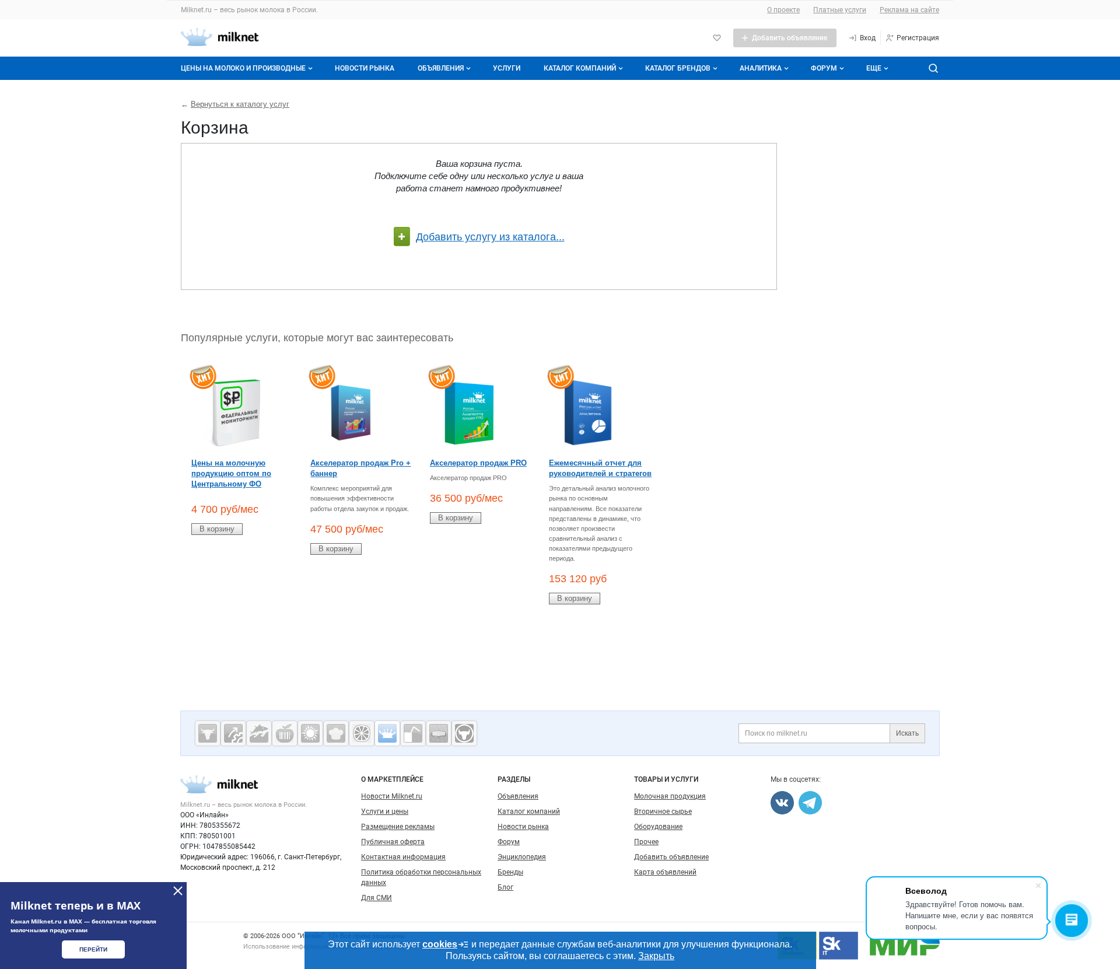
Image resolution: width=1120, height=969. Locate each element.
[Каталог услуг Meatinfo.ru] (207, 733)
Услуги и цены (384, 811)
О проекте (783, 10)
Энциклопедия (522, 857)
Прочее (646, 842)
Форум (824, 68)
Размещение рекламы (398, 827)
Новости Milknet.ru (391, 796)
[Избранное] (717, 38)
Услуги (506, 68)
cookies (439, 944)
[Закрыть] (178, 891)
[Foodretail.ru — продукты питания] (284, 733)
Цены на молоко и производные (243, 68)
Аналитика (761, 68)
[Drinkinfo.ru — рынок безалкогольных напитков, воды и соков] (413, 733)
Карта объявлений (665, 872)
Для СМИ (376, 898)
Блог (505, 887)
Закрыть (656, 956)
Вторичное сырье (663, 811)
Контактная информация (403, 857)
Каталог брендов (677, 68)
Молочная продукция (670, 796)
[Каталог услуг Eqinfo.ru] (233, 733)
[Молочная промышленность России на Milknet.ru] (387, 733)
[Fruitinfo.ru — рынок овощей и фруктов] (361, 733)
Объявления (441, 68)
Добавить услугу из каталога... (490, 237)
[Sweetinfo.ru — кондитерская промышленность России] (336, 733)
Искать (907, 733)
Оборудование (658, 827)
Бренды (510, 872)
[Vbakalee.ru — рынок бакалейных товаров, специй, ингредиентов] (438, 733)
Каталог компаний (580, 68)
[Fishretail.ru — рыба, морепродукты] (259, 733)
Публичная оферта (393, 842)
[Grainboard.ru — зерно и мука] (310, 733)
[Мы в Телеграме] (810, 802)
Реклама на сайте (909, 10)
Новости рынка (364, 68)
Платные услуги (839, 10)
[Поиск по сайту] (933, 68)
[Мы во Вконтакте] (782, 802)
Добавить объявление (671, 857)
